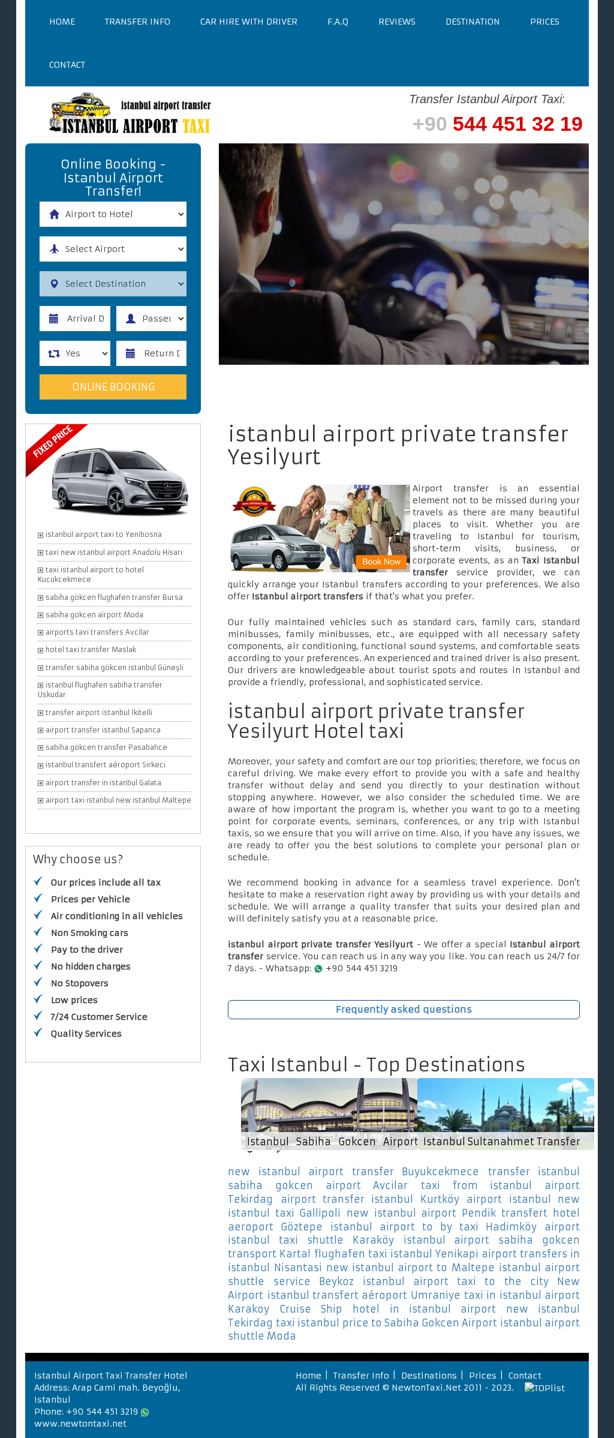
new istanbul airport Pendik (421, 1213)
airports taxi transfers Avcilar (97, 632)
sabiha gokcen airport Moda (94, 615)
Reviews (397, 21)
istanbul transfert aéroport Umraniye (363, 1295)
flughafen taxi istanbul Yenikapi (396, 1254)
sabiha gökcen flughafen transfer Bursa (114, 597)
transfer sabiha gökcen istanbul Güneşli (114, 668)
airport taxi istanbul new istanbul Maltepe (118, 800)
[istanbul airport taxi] (175, 114)
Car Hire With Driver (248, 21)
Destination (473, 21)
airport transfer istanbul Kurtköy (370, 1199)
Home (62, 21)
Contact (67, 64)
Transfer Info (137, 21)
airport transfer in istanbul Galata (103, 783)
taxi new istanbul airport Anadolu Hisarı (114, 552)
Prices (544, 21)
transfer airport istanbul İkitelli (99, 713)
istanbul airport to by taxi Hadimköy (433, 1227)
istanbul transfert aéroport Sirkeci (105, 765)
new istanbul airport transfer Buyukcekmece (353, 1172)
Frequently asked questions (404, 1009)
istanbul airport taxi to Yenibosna (104, 534)
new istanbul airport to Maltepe (410, 1268)
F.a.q (337, 21)
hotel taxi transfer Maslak (91, 650)
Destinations (429, 1375)
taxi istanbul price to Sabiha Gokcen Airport (386, 1323)
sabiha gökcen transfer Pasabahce (106, 747)
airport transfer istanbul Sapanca (103, 730)
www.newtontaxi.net (80, 1423)
